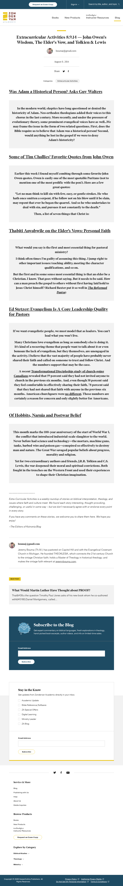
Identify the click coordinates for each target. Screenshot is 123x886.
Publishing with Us (21, 792)
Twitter (64, 71)
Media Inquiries (20, 805)
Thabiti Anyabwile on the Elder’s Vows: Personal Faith (60, 230)
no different (73, 394)
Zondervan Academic (9, 17)
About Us (17, 801)
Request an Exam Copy (43, 4)
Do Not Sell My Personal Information (71, 881)
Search (118, 4)
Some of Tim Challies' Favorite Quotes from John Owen (61, 156)
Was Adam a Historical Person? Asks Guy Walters (55, 91)
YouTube (68, 772)
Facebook (68, 71)
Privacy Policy (71, 879)
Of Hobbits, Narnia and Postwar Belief (45, 415)
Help (15, 797)
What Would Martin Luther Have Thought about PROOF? (61, 594)
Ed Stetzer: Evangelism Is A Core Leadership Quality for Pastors (58, 312)
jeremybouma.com (66, 561)
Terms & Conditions (99, 881)
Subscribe (26, 662)
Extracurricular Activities (67, 81)
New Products (19, 824)
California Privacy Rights (91, 879)
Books (16, 820)
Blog (15, 788)
